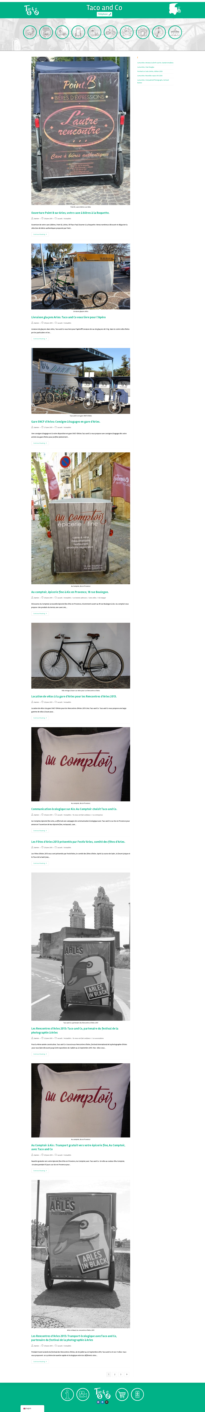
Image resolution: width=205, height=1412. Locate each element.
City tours (46, 43)
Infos (67, 1405)
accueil (60, 219)
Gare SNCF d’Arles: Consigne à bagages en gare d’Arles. (65, 421)
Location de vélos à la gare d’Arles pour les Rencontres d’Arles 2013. (74, 696)
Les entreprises (98, 815)
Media (83, 1405)
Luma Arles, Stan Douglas (145, 67)
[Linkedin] (102, 1402)
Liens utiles (92, 598)
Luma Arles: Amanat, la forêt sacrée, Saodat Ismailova (155, 63)
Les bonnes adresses (80, 598)
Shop (122, 1405)
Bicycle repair (127, 43)
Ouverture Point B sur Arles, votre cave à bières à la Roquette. (70, 213)
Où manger (102, 598)
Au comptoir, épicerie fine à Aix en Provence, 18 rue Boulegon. (70, 592)
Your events (175, 43)
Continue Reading (41, 233)
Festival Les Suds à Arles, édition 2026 (150, 71)
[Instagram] (106, 1402)
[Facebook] (98, 1402)
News (137, 1405)
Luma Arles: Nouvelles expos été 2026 (149, 76)
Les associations (98, 1038)
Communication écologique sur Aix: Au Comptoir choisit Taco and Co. (74, 809)
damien (36, 219)
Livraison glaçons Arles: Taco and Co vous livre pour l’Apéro (68, 317)
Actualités (67, 219)
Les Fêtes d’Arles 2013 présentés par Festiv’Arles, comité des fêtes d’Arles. (78, 842)
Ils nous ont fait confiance (82, 815)
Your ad (78, 43)
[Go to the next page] (126, 1374)
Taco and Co (104, 7)
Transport (30, 43)
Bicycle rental (110, 43)
